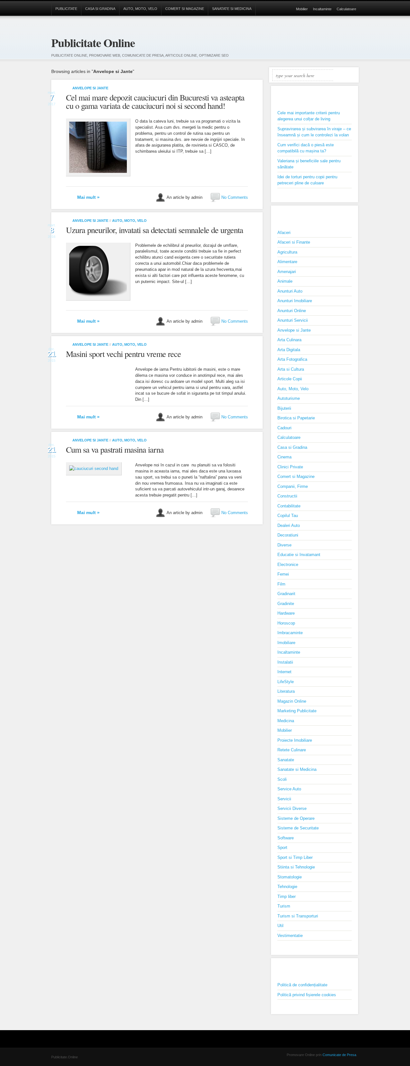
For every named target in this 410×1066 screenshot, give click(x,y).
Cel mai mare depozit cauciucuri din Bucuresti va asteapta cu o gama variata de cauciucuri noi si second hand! (155, 101)
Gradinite (285, 603)
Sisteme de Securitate (298, 828)
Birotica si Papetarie (296, 418)
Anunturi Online (291, 310)
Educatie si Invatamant (298, 554)
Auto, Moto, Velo (140, 9)
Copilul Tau (287, 515)
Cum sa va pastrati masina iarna (115, 449)
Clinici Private (290, 466)
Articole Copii (289, 378)
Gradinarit (286, 593)
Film (281, 584)
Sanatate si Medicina (231, 9)
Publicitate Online (93, 42)
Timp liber (286, 896)
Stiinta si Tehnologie (296, 867)
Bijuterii (284, 408)
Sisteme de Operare (296, 818)
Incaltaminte (322, 9)
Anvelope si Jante (90, 88)
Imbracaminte (290, 632)
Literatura (286, 691)
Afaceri (284, 232)
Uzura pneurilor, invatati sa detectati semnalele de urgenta (154, 229)
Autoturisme (288, 398)
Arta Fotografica (292, 359)
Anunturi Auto (289, 291)
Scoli (282, 779)
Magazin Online (291, 701)
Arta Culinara (289, 339)
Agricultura (287, 252)
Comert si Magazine (184, 9)
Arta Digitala (288, 349)
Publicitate (66, 9)
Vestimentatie (290, 935)
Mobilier (302, 9)
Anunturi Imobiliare (294, 300)
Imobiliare (286, 642)
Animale (284, 281)
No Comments (234, 197)
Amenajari (286, 271)
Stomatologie (289, 877)
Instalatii (285, 662)
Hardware (286, 613)
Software (285, 838)
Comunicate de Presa (339, 1055)
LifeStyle (285, 681)
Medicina (285, 720)
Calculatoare (346, 9)
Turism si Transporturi (297, 916)
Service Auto (289, 789)
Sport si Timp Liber (295, 857)
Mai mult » (88, 197)
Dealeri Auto (288, 525)
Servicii (284, 798)
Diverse (284, 545)
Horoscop (286, 623)
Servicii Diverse (292, 808)
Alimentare (287, 261)
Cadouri (284, 427)
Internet (284, 671)
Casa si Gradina (100, 9)
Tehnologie (287, 886)
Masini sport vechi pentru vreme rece (123, 353)
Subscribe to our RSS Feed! (353, 39)
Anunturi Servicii (292, 320)
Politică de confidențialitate (302, 984)
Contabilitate (288, 506)
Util (280, 925)
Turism (283, 906)
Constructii (287, 496)
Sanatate (285, 759)
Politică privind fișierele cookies (306, 994)
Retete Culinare (291, 749)
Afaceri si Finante (293, 242)
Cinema (284, 457)
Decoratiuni (287, 535)
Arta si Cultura (290, 369)
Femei (283, 574)
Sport (282, 847)
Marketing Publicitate (296, 710)
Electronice (287, 564)
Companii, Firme (292, 486)
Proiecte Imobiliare (294, 740)
